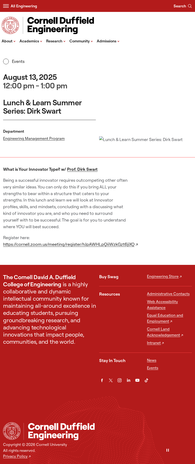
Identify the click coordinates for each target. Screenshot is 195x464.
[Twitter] (110, 380)
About (9, 40)
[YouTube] (137, 380)
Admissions (108, 40)
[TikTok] (146, 380)
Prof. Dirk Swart (82, 169)
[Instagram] (119, 380)
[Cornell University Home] (11, 431)
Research (56, 40)
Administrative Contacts (168, 293)
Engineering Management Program (34, 138)
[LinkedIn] (128, 380)
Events (18, 61)
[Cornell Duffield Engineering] (108, 431)
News (151, 360)
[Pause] (168, 450)
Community (81, 40)
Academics (31, 40)
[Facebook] (102, 380)
